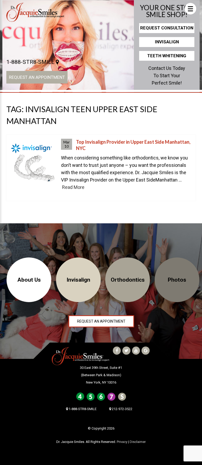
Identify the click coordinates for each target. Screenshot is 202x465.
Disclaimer (138, 442)
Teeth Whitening (166, 55)
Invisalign (167, 41)
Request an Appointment (37, 77)
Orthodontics (128, 280)
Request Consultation (166, 27)
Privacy (122, 442)
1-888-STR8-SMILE (31, 62)
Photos (177, 280)
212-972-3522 (121, 409)
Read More (73, 187)
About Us (29, 280)
